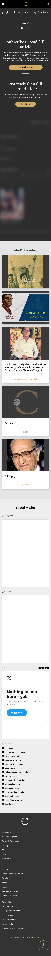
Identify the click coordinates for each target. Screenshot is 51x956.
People (5, 878)
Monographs (7, 906)
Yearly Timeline (9, 901)
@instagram (7, 516)
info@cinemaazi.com (32, 937)
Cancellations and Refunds (13, 928)
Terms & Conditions (10, 841)
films (25, 432)
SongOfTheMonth (12, 784)
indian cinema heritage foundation (31, 12)
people (5, 12)
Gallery (5, 845)
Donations (6, 832)
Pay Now (25, 104)
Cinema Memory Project (12, 873)
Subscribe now (25, 67)
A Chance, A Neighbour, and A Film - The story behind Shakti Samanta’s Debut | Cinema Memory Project (25, 367)
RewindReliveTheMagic (15, 764)
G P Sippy (10, 476)
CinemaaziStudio (12, 788)
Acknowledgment (9, 836)
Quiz (4, 854)
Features (5, 864)
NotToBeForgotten (13, 760)
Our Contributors (9, 919)
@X (3, 667)
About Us (6, 827)
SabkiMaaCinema (12, 768)
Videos (5, 869)
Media (4, 849)
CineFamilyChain (12, 796)
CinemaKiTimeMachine (15, 780)
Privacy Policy (8, 923)
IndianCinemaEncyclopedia (16, 772)
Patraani (9, 423)
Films (4, 882)
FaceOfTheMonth (12, 756)
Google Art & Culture (11, 910)
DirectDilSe (10, 776)
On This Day (7, 915)
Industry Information (11, 891)
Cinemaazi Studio (9, 895)
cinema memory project (25, 379)
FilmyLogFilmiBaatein (14, 792)
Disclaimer (6, 858)
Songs (4, 886)
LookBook (9, 804)
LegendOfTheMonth (13, 800)
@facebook (7, 591)
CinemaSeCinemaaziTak (15, 752)
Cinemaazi (9, 748)
